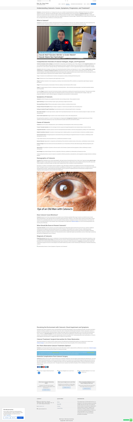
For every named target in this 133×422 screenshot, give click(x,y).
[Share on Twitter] (40, 367)
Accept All (20, 417)
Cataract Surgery (90, 352)
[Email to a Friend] (42, 367)
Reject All (13, 417)
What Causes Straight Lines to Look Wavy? (66, 381)
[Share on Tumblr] (48, 367)
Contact (58, 406)
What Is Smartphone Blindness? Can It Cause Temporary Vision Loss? (87, 382)
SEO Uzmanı (67, 418)
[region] (13, 414)
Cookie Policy (8, 415)
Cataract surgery (40, 342)
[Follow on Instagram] (93, 1)
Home (58, 402)
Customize (7, 417)
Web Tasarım (61, 418)
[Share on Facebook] (38, 367)
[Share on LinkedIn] (46, 367)
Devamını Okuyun (46, 389)
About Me (59, 404)
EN (67, 0)
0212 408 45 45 (41, 406)
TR (65, 0)
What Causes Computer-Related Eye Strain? (46, 382)
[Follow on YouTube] (95, 1)
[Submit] (50, 1)
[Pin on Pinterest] (44, 367)
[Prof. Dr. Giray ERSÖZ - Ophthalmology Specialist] (43, 3)
